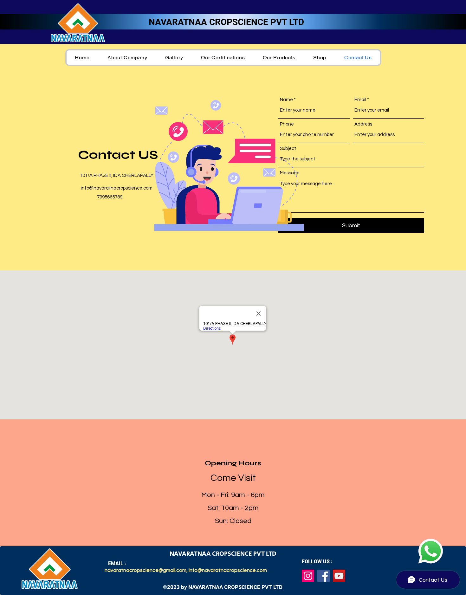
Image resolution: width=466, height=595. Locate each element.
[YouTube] (339, 576)
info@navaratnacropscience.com (116, 188)
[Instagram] (308, 576)
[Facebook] (323, 576)
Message (290, 173)
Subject (288, 148)
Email (360, 99)
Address (363, 124)
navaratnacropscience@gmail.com (145, 570)
